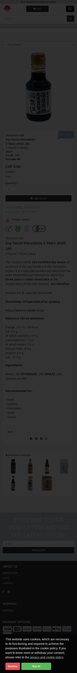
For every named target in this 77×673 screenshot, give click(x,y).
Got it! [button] (36, 666)
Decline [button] (12, 666)
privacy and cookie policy (46, 657)
